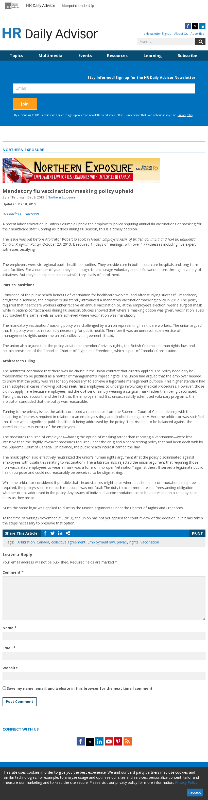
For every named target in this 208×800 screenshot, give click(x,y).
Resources (117, 55)
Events (85, 55)
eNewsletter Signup (157, 33)
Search (200, 41)
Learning (153, 55)
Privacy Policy (186, 782)
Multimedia (50, 55)
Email (9, 647)
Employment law (101, 542)
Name (9, 627)
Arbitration (26, 542)
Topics (16, 55)
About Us (181, 33)
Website (10, 667)
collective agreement (68, 542)
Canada (43, 542)
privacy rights (127, 542)
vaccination (150, 542)
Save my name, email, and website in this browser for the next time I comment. (80, 688)
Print (197, 533)
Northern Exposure (61, 197)
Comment (13, 572)
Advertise (197, 33)
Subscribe (187, 55)
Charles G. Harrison (23, 213)
